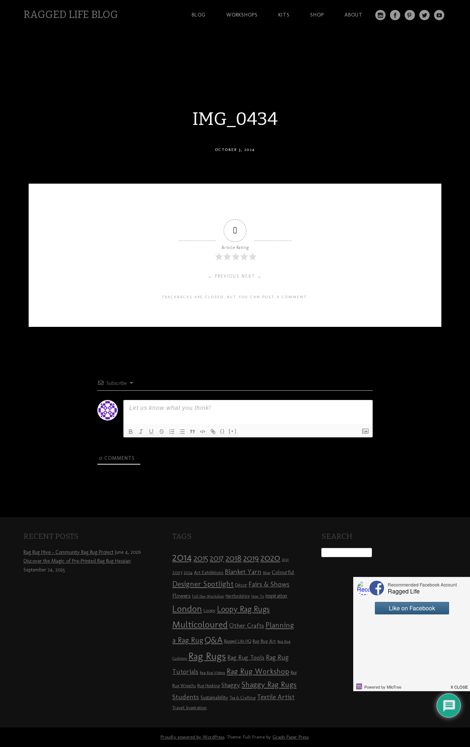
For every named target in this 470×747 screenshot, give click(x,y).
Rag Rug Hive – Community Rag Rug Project (68, 552)
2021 (285, 559)
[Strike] (161, 431)
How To (257, 596)
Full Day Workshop (208, 596)
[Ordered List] (172, 431)
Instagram (380, 15)
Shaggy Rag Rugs (269, 684)
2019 (251, 558)
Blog (199, 14)
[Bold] (131, 431)
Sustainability (214, 697)
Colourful (283, 572)
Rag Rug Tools (245, 657)
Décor (241, 585)
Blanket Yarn (243, 572)
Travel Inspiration (189, 707)
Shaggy (230, 685)
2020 (270, 557)
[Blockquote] (192, 431)
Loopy (209, 610)
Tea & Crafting (242, 697)
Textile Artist (275, 697)
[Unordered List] (182, 431)
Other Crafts (246, 625)
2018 (233, 557)
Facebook (395, 15)
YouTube (439, 15)
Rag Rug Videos (212, 672)
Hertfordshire (237, 596)
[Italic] (141, 431)
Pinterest (410, 15)
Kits (284, 14)
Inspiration (276, 596)
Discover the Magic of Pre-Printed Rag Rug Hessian (77, 561)
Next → (252, 276)
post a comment (284, 296)
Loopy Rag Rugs (243, 609)
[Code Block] (203, 431)
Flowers (181, 595)
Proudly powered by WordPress (192, 737)
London (187, 608)
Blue (266, 572)
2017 (217, 558)
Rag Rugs (207, 656)
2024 (188, 572)
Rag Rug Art (264, 641)
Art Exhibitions (208, 572)
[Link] (213, 431)
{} (222, 431)
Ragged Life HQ (237, 641)
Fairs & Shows (269, 584)
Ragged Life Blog (71, 14)
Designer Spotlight (203, 583)
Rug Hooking (208, 685)
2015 (201, 558)
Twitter (424, 15)
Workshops (242, 14)
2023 (177, 572)
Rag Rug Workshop (258, 671)
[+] (233, 431)
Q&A (214, 640)
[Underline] (151, 431)
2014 (182, 557)
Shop (317, 14)
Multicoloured (200, 624)
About (353, 14)
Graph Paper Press (290, 737)
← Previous (224, 276)
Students (185, 697)
